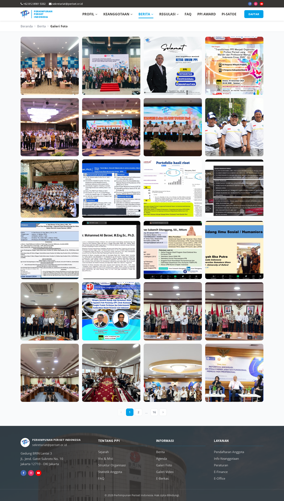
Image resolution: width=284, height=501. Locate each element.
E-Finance (221, 472)
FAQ (188, 14)
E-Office (219, 478)
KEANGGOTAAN (116, 14)
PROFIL (88, 14)
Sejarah (103, 452)
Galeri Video (165, 472)
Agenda (161, 458)
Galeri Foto (164, 465)
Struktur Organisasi (112, 465)
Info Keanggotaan (226, 458)
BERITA (144, 14)
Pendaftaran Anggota (229, 452)
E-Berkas (162, 478)
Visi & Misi (105, 458)
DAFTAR (253, 14)
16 (154, 412)
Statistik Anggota (110, 472)
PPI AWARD (206, 14)
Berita (41, 26)
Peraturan (221, 465)
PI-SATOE (229, 14)
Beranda (27, 26)
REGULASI (167, 14)
